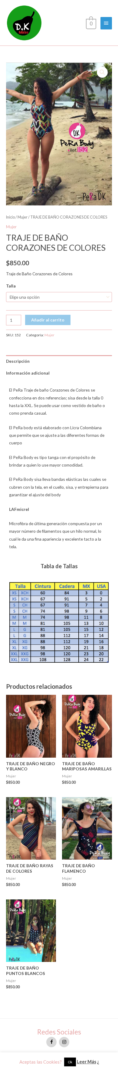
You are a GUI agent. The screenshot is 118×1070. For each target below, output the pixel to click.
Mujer (23, 217)
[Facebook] (51, 1042)
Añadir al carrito (47, 319)
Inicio (10, 217)
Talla (11, 285)
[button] (102, 72)
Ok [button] (70, 1062)
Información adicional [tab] (28, 372)
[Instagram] (64, 1042)
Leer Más (86, 1061)
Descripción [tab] (18, 361)
